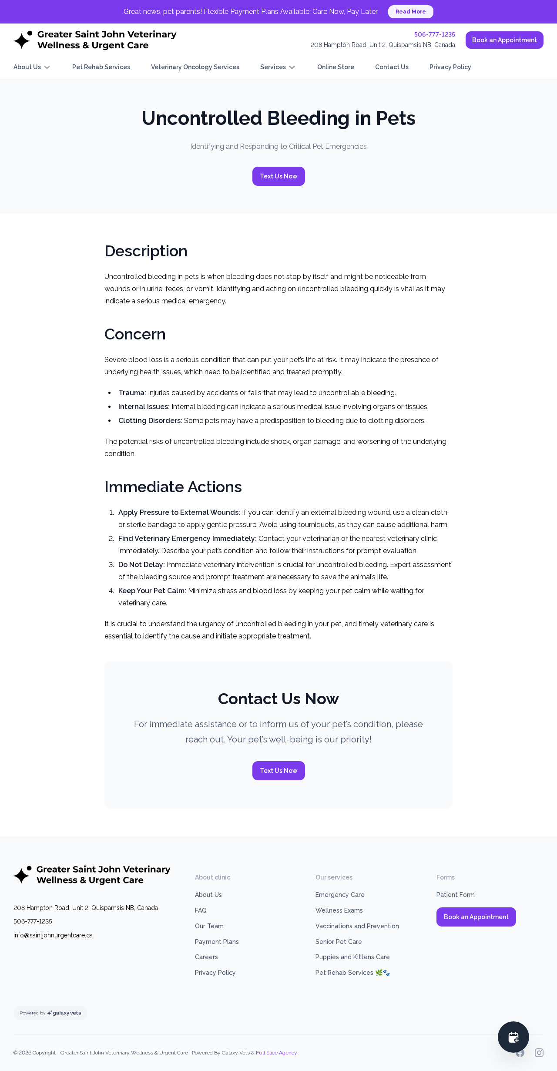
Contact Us (392, 67)
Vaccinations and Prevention (357, 926)
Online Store (335, 67)
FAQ (201, 910)
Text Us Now (279, 176)
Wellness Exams (339, 910)
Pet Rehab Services (101, 67)
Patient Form (455, 894)
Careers (206, 956)
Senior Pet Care (338, 941)
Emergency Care (340, 894)
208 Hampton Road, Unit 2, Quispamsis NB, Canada (383, 44)
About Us (27, 67)
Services (273, 67)
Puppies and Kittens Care (352, 956)
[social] (520, 1052)
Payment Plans (217, 941)
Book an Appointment (504, 40)
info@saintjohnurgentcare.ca (53, 935)
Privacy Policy (450, 67)
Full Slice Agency (276, 1053)
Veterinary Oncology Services (195, 67)
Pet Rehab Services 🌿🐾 (352, 972)
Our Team (209, 926)
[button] (513, 1037)
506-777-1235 (434, 34)
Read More (411, 12)
